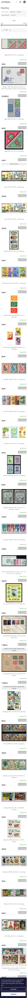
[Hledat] (16, 2)
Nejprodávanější (5, 15)
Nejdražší (19, 12)
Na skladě (6, 30)
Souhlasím (13, 994)
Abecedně (13, 15)
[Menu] (24, 2)
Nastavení (13, 989)
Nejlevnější (12, 12)
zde (2, 985)
